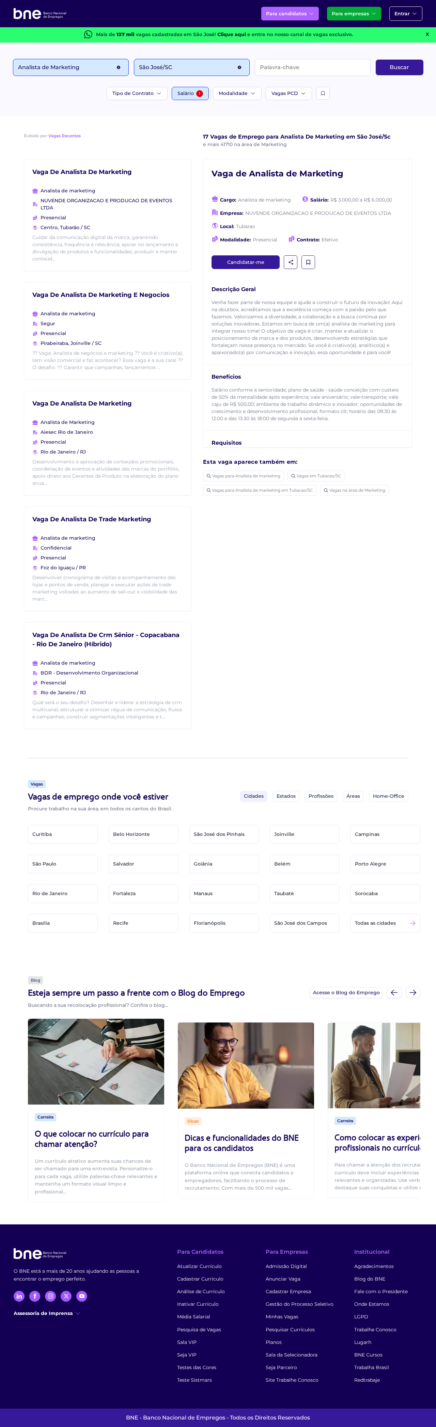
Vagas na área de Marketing (357, 490)
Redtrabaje (367, 1380)
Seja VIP (187, 1355)
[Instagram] (50, 1296)
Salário (188, 93)
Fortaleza (124, 893)
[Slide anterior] (394, 992)
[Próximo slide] (413, 992)
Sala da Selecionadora (291, 1355)
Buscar (399, 67)
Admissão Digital (286, 1266)
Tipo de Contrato (133, 93)
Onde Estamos (371, 1304)
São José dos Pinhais (219, 834)
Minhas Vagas (282, 1317)
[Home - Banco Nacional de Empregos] (40, 13)
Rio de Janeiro (49, 893)
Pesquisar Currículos (290, 1330)
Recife (120, 923)
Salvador (123, 864)
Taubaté (284, 893)
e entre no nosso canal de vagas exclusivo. (285, 34)
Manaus (203, 893)
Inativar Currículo (198, 1304)
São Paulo (44, 864)
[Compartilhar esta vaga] (291, 262)
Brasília (41, 923)
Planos (274, 1342)
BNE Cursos (368, 1355)
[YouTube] (81, 1296)
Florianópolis (209, 923)
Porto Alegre (370, 864)
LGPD (361, 1317)
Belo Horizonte (131, 834)
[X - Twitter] (66, 1296)
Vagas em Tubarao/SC (319, 475)
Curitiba (42, 834)
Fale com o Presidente (381, 1291)
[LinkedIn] (19, 1296)
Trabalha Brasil (371, 1367)
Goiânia (203, 864)
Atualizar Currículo (199, 1266)
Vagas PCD (284, 93)
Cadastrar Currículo (200, 1279)
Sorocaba (366, 893)
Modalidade (233, 93)
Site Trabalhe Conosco (292, 1380)
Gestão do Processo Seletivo (299, 1304)
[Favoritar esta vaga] (308, 262)
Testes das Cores (196, 1367)
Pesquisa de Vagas (199, 1330)
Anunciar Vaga (283, 1279)
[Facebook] (34, 1296)
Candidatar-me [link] (245, 262)
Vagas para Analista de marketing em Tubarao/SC (262, 490)
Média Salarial (193, 1317)
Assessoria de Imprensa (43, 1313)
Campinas (367, 834)
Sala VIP (187, 1342)
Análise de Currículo (201, 1291)
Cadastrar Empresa (288, 1291)
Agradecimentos (374, 1266)
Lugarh (362, 1342)
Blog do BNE (369, 1279)
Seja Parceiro (281, 1367)
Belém (282, 864)
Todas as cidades (375, 923)
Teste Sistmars (194, 1380)
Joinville (284, 834)
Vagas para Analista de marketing (246, 475)
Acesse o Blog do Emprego (346, 992)
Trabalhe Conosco (375, 1330)
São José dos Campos (300, 923)
